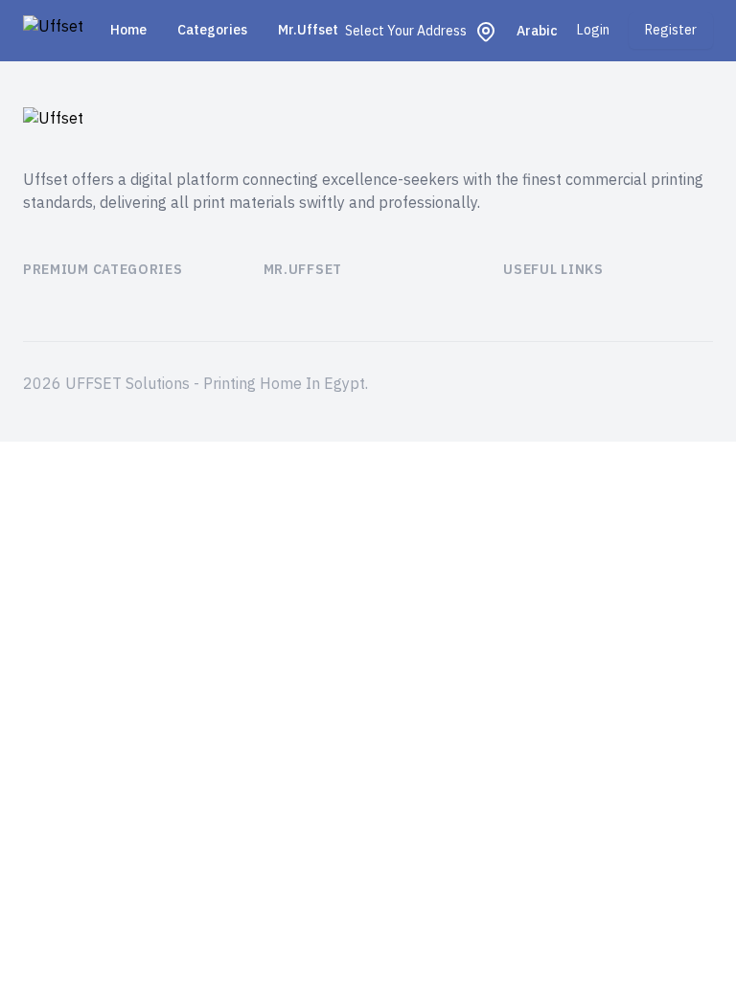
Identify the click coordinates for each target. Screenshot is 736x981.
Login (593, 30)
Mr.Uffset (308, 30)
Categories (212, 30)
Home (128, 30)
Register (671, 30)
